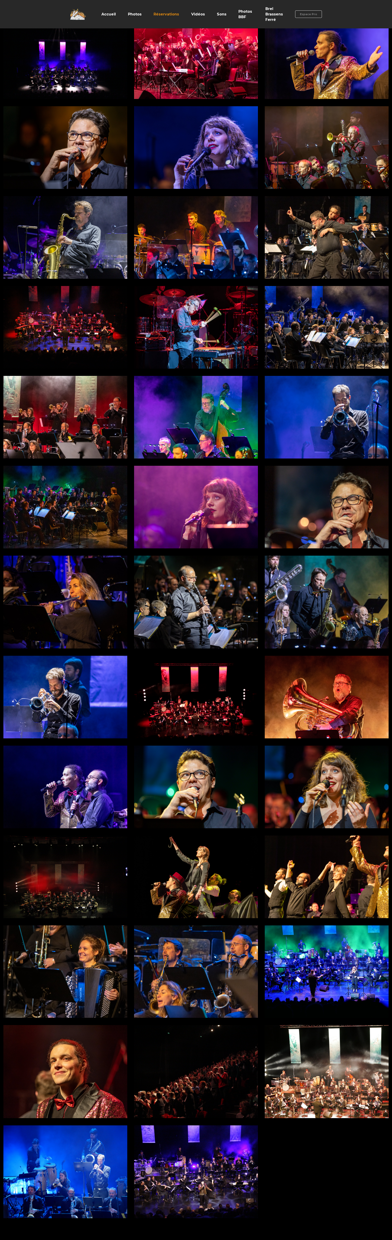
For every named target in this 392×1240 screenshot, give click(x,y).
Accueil (108, 14)
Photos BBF (245, 14)
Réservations (166, 14)
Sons (221, 14)
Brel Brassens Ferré (274, 14)
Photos (135, 14)
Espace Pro (308, 14)
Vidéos (198, 14)
